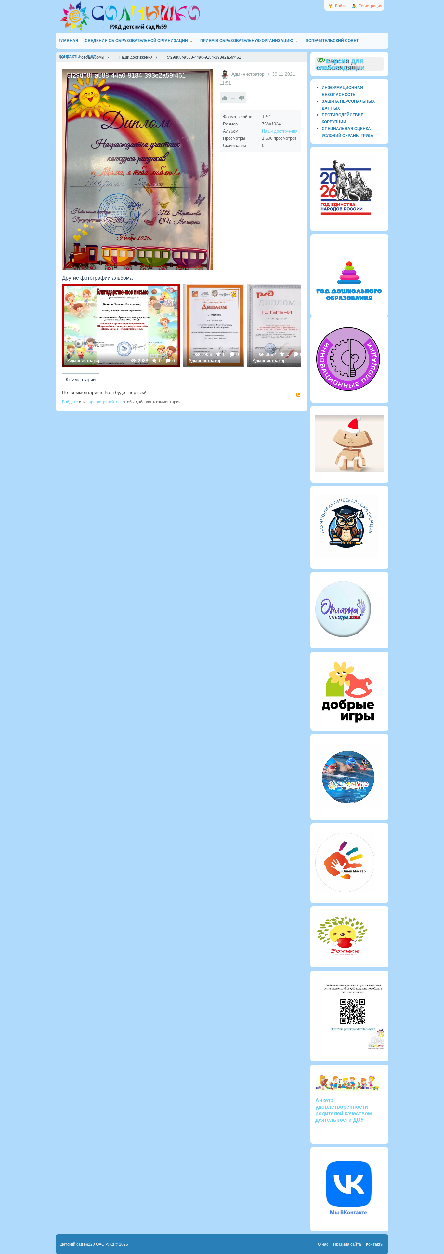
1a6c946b (121, 325)
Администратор (248, 74)
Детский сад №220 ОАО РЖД (87, 1244)
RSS (298, 394)
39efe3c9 (277, 325)
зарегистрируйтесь (104, 402)
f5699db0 (213, 325)
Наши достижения (279, 131)
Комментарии (81, 379)
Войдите (70, 402)
